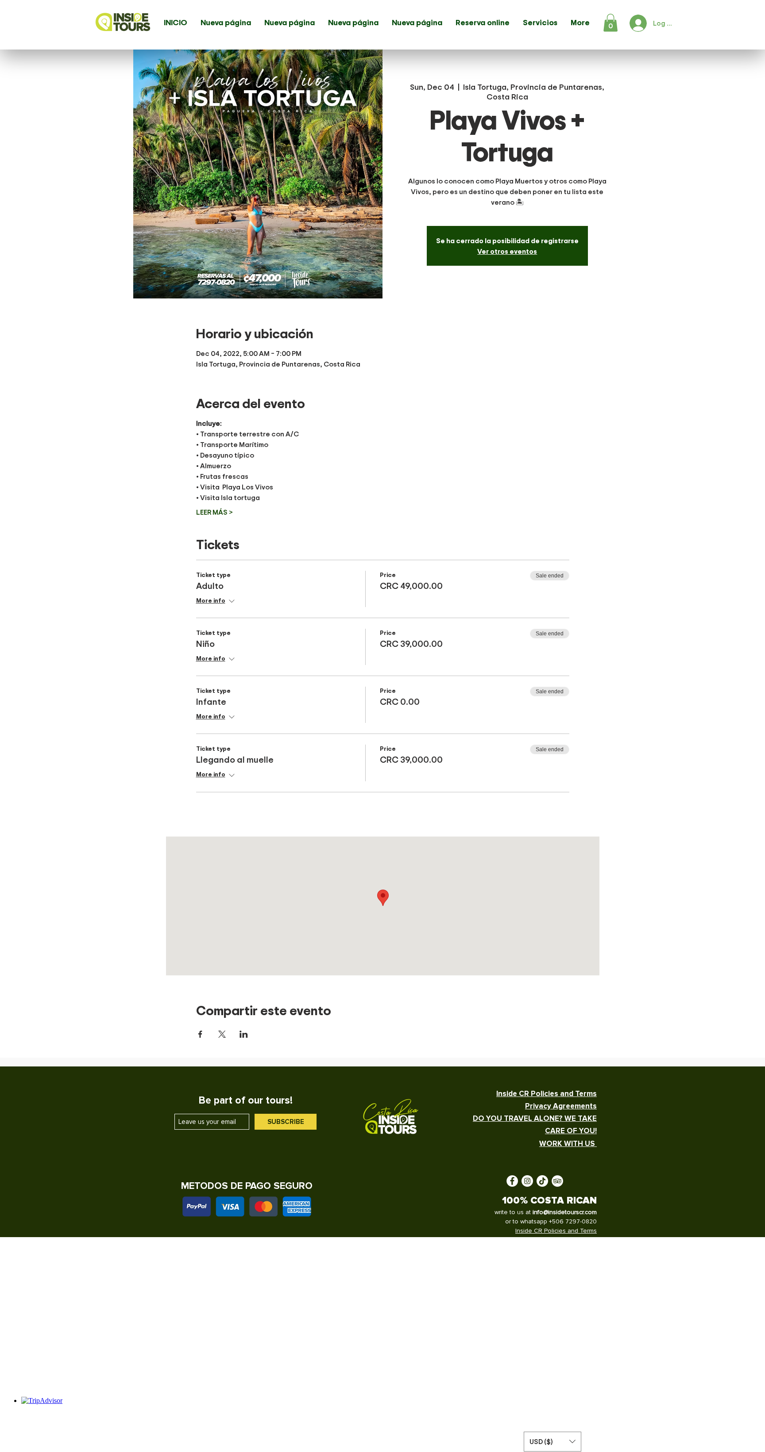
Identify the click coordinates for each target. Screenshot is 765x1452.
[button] (610, 23)
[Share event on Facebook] (200, 1034)
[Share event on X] (222, 1034)
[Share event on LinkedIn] (244, 1034)
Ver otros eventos (507, 251)
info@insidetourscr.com (565, 1212)
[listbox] (552, 1442)
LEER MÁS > (214, 512)
